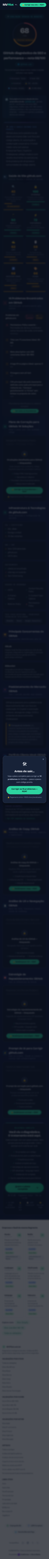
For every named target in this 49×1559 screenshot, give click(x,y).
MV (8, 4)
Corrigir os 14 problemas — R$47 (24, 790)
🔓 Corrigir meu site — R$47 (33, 5)
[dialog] (24, 779)
